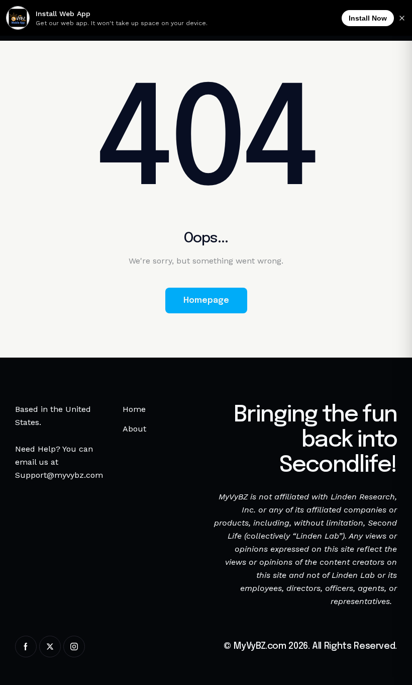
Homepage (206, 300)
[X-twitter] (50, 646)
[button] (355, 663)
